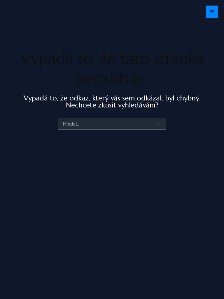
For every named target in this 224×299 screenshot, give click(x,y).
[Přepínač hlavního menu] (212, 12)
